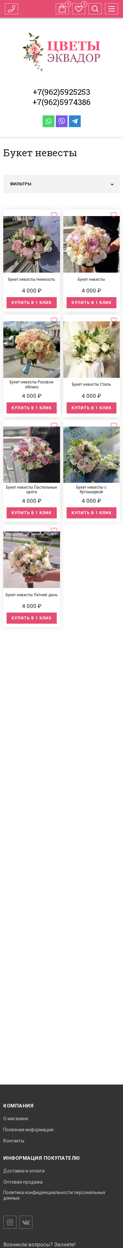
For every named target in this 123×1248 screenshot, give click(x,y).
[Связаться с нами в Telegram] (75, 121)
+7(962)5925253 (61, 92)
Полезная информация (28, 1129)
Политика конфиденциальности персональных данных (54, 1195)
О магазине (15, 1118)
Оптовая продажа (23, 1182)
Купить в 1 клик (31, 302)
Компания (18, 1106)
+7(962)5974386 (61, 102)
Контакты (13, 1140)
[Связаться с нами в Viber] (62, 121)
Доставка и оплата (24, 1170)
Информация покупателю (41, 1158)
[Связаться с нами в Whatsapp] (48, 121)
